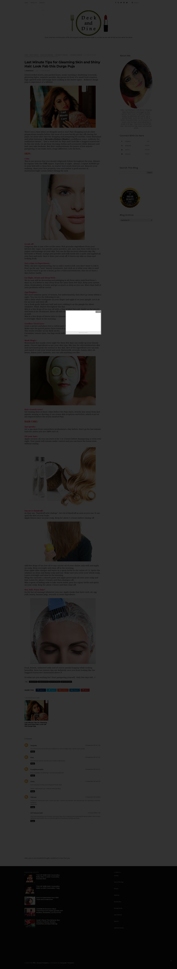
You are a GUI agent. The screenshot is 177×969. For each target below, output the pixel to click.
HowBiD (85, 332)
